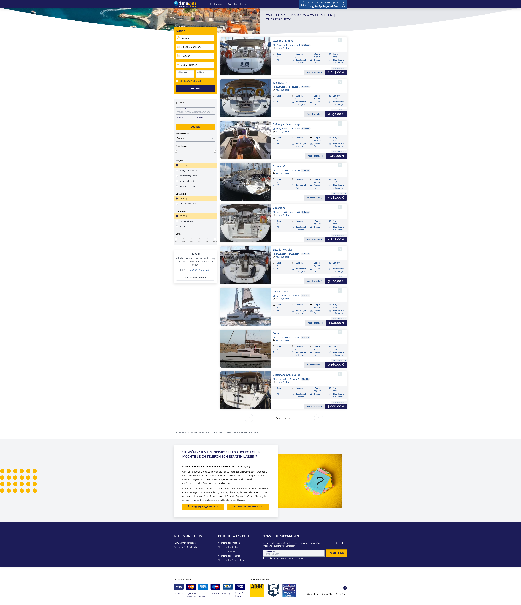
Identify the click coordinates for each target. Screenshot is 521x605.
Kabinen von (182, 72)
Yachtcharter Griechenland (231, 560)
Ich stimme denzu (285, 558)
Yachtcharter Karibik (228, 547)
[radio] (195, 165)
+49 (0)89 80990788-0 (200, 270)
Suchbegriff (181, 109)
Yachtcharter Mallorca (229, 556)
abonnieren (337, 553)
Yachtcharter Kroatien (229, 543)
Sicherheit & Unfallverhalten (187, 547)
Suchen (195, 88)
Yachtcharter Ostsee (228, 551)
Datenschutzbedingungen (291, 558)
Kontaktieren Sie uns (195, 277)
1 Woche (185, 56)
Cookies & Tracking (238, 594)
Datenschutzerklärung (221, 593)
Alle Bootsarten (189, 65)
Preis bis (200, 117)
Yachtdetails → (315, 72)
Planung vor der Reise (185, 543)
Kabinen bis (201, 72)
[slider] (176, 151)
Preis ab (180, 117)
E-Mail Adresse (270, 551)
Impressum (179, 593)
